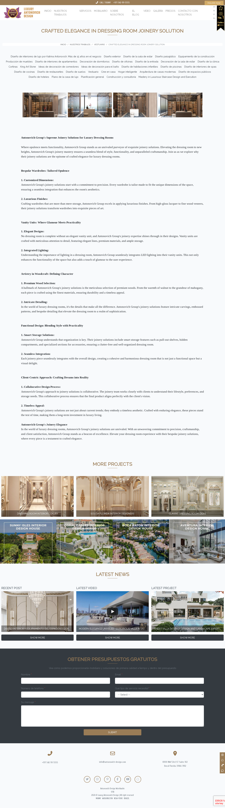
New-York (118, 798)
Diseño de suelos (75, 71)
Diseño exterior (112, 56)
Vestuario (93, 71)
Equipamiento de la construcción (196, 56)
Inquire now (214, 3)
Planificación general (92, 76)
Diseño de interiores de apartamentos (56, 61)
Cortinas (13, 66)
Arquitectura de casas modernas (158, 71)
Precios (170, 10)
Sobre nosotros (117, 12)
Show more (37, 637)
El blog (135, 12)
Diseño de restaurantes (50, 71)
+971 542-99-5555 (121, 2)
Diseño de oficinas (122, 61)
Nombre (26, 674)
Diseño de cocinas (24, 71)
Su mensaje (28, 702)
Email (118, 674)
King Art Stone (28, 66)
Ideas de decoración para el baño (100, 66)
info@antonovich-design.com (112, 762)
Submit (112, 732)
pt (214, 14)
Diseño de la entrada (146, 61)
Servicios (85, 10)
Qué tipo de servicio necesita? (132, 688)
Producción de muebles (19, 61)
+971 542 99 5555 (50, 762)
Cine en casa (108, 71)
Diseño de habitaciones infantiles (140, 66)
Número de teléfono (33, 688)
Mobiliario (101, 10)
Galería (158, 10)
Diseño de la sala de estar (138, 56)
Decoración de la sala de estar (178, 61)
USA (112, 792)
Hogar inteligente (127, 71)
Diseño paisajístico (165, 56)
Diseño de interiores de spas (200, 66)
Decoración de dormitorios (95, 61)
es (214, 11)
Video (147, 10)
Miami (98, 798)
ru (214, 18)
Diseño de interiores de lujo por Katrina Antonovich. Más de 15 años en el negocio (56, 56)
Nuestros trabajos (60, 12)
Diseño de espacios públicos (195, 71)
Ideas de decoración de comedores (59, 66)
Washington (107, 798)
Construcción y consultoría (121, 76)
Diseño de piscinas (171, 66)
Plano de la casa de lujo (65, 76)
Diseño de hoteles (39, 76)
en (214, 7)
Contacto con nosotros (188, 12)
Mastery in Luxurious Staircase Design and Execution (167, 76)
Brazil (126, 798)
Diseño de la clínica (208, 61)
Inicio (47, 10)
